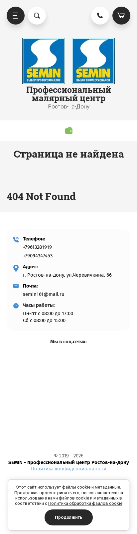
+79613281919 (37, 247)
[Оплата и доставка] (68, 130)
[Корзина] (121, 16)
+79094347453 (38, 256)
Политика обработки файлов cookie (85, 503)
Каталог (16, 16)
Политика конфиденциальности (68, 469)
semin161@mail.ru (44, 294)
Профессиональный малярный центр (68, 94)
